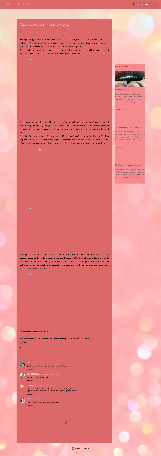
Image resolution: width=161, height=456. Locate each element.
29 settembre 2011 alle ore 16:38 (42, 363)
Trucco (23, 342)
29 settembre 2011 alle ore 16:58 (49, 374)
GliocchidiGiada (33, 374)
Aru (28, 399)
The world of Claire (20, 4)
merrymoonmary (86, 453)
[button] (21, 31)
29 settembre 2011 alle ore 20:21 (40, 399)
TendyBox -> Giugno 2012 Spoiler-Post (129, 127)
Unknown (30, 385)
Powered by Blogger (81, 448)
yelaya (29, 363)
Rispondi (30, 369)
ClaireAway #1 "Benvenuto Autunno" (128, 165)
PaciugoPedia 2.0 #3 (122, 89)
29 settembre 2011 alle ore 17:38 (45, 385)
